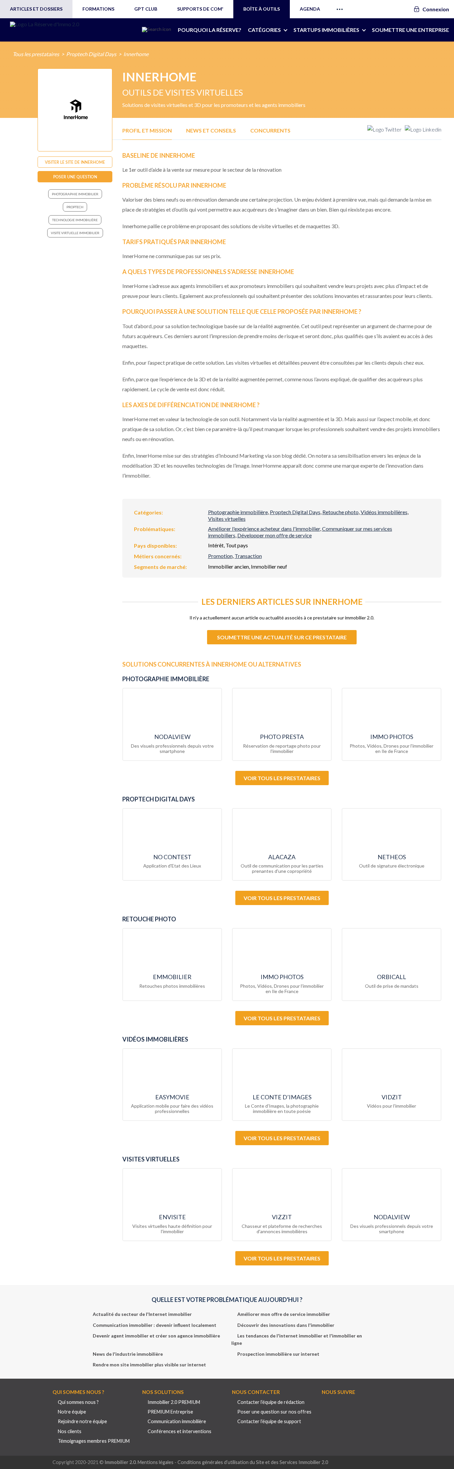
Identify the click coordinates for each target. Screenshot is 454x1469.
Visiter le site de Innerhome (75, 162)
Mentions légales (155, 1462)
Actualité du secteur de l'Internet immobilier (142, 1314)
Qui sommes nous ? (78, 1402)
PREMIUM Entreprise (170, 1412)
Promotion (220, 556)
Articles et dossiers (36, 9)
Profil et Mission (147, 130)
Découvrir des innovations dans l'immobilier (285, 1325)
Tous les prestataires (36, 54)
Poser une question (75, 177)
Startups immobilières (326, 30)
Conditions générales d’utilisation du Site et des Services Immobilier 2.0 (252, 1462)
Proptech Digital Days (91, 54)
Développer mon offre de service (274, 535)
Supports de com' (200, 9)
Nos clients (69, 1431)
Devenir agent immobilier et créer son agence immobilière (156, 1335)
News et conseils (211, 130)
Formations (98, 9)
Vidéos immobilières (384, 512)
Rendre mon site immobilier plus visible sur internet (149, 1364)
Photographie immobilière (238, 512)
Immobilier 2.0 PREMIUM (174, 1402)
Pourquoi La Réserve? (209, 30)
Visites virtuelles (227, 518)
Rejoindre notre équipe (82, 1421)
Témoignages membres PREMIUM (94, 1441)
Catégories (264, 30)
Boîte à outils (261, 9)
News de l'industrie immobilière (128, 1354)
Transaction (248, 556)
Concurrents (270, 130)
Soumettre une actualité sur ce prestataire (282, 637)
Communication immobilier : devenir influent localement (154, 1325)
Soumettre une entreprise (410, 30)
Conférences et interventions (179, 1431)
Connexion (435, 9)
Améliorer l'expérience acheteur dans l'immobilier (264, 528)
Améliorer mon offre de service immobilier (283, 1314)
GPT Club (145, 9)
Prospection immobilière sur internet (278, 1354)
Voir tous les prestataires (282, 778)
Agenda (310, 9)
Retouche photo (340, 512)
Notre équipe (72, 1412)
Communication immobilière (177, 1421)
